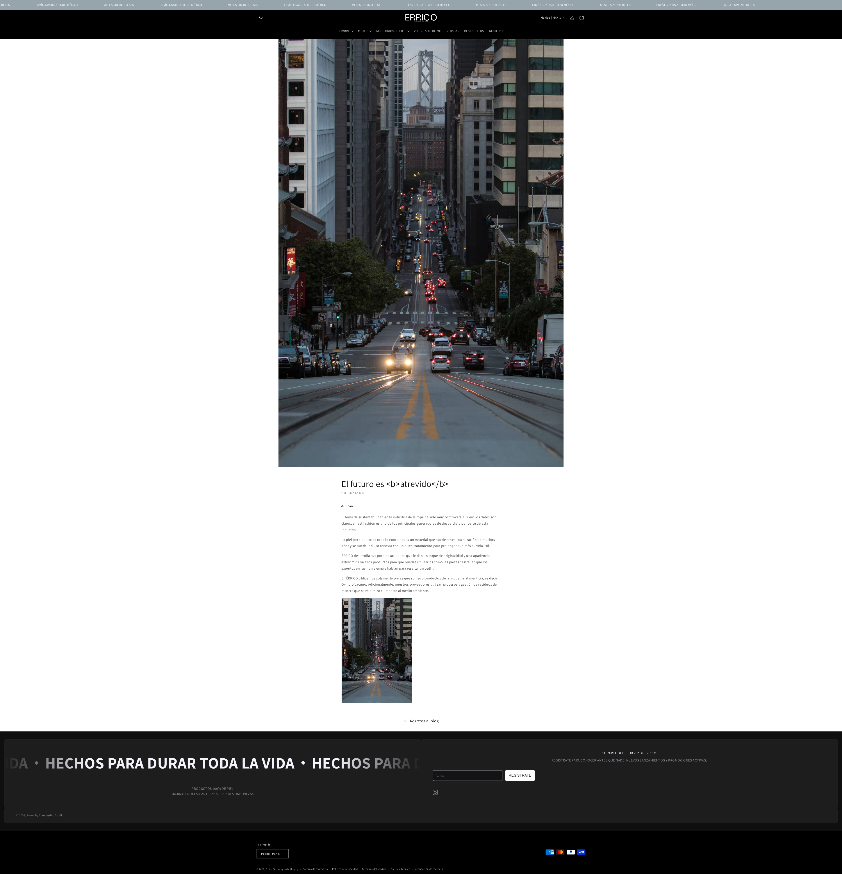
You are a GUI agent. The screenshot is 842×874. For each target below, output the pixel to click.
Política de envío (400, 868)
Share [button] (350, 506)
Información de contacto (428, 868)
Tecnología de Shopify (286, 869)
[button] (261, 18)
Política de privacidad (345, 868)
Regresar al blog (424, 720)
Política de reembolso (315, 868)
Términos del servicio (374, 868)
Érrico (269, 869)
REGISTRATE (520, 775)
